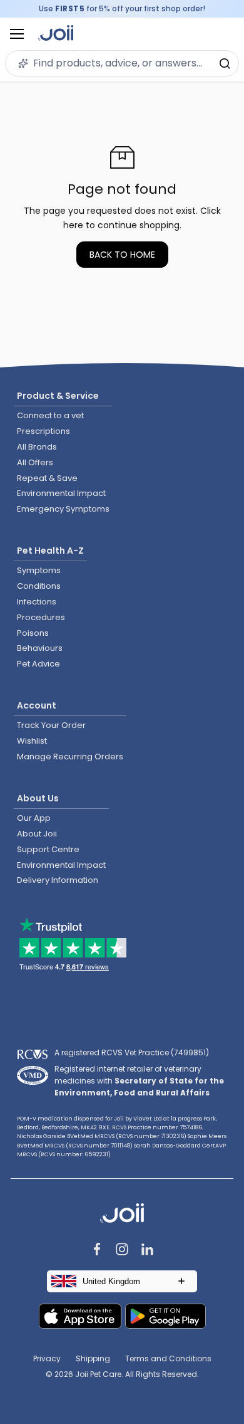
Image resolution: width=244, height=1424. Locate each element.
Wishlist (32, 741)
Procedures (41, 617)
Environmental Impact (61, 493)
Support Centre (48, 849)
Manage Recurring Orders (70, 756)
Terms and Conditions (168, 1358)
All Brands (37, 447)
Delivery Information (57, 880)
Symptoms (39, 570)
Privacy (47, 1358)
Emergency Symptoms (63, 509)
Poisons (33, 633)
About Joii (37, 834)
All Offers (35, 462)
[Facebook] (97, 1250)
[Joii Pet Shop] (55, 34)
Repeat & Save (47, 478)
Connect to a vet (50, 415)
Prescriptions (43, 431)
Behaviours (40, 648)
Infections (36, 602)
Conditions (39, 586)
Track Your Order (51, 725)
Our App (34, 818)
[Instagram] (122, 1250)
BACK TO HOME (122, 254)
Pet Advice (38, 664)
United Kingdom (111, 1281)
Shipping (93, 1358)
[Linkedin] (147, 1250)
